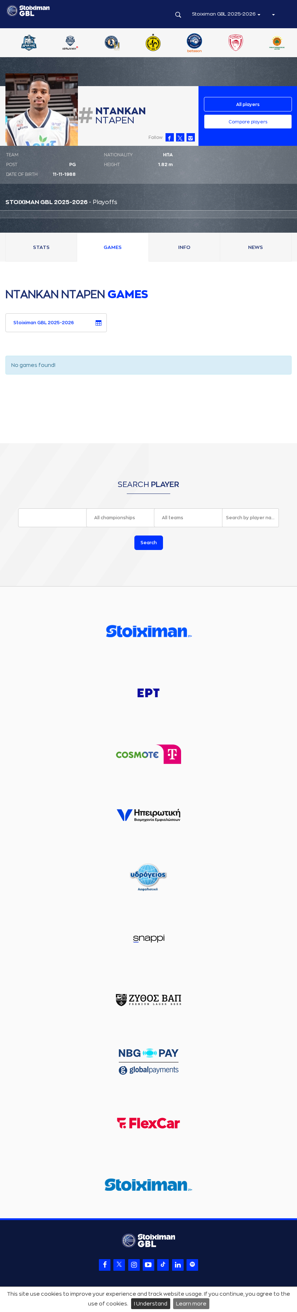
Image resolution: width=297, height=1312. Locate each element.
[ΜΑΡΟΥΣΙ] (231, 43)
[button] (273, 14)
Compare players (248, 122)
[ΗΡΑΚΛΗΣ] (107, 43)
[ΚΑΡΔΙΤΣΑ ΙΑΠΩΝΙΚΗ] (148, 43)
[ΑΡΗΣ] (66, 43)
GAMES (113, 247)
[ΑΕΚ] (24, 43)
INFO (184, 247)
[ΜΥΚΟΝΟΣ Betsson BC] (272, 43)
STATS (41, 247)
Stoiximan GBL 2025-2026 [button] (224, 14)
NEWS (255, 247)
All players (248, 104)
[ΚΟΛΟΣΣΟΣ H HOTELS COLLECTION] (189, 43)
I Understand (150, 1303)
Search (149, 543)
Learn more (191, 1303)
